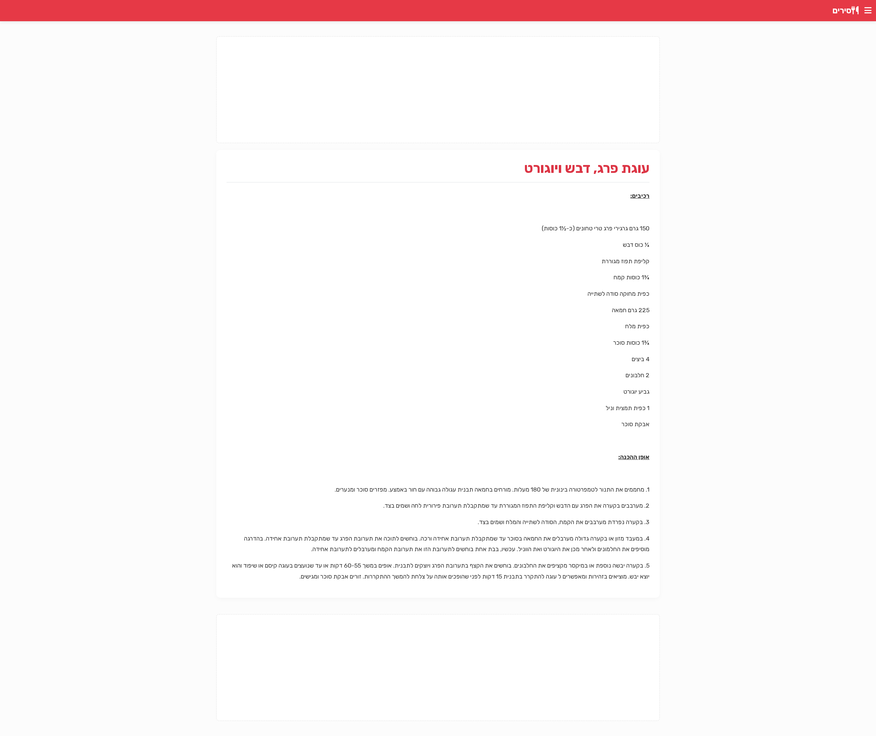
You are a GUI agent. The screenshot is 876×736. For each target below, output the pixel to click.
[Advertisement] (438, 90)
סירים (842, 10)
